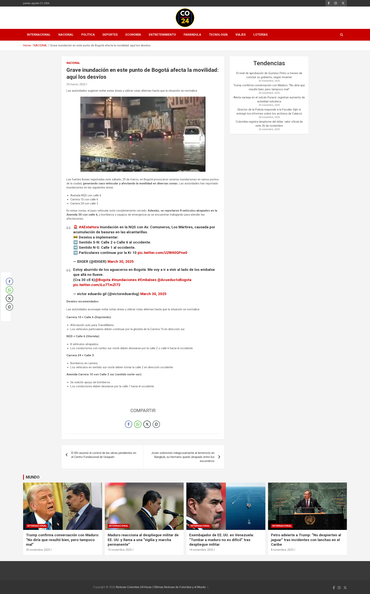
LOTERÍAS (260, 34)
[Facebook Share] (128, 424)
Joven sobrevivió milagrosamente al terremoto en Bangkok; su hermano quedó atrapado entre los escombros (182, 457)
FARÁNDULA (192, 34)
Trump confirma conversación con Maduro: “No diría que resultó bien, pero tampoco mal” (62, 540)
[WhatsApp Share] (137, 424)
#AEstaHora (89, 227)
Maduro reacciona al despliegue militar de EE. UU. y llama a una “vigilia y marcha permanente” (143, 540)
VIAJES (240, 34)
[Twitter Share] (147, 424)
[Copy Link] (156, 424)
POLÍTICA (88, 34)
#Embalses (147, 280)
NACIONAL (66, 34)
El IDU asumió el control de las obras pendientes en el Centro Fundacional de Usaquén (103, 455)
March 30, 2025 (121, 261)
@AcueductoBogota (174, 280)
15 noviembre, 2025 (120, 549)
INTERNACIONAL (39, 34)
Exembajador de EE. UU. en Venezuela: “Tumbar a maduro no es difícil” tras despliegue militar (221, 540)
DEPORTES (110, 34)
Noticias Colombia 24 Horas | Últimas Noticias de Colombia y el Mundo (161, 587)
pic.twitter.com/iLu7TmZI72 (96, 285)
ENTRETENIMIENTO (162, 34)
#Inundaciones (124, 280)
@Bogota (102, 280)
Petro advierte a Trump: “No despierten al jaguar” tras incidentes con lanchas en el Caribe (306, 540)
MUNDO (33, 477)
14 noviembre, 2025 (201, 549)
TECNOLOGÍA (218, 34)
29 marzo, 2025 (76, 84)
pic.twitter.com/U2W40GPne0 (162, 252)
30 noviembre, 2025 (38, 549)
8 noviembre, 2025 (282, 549)
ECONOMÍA (133, 34)
